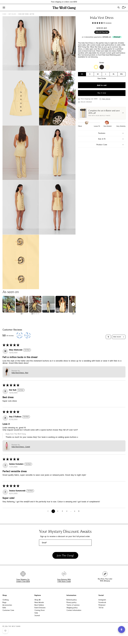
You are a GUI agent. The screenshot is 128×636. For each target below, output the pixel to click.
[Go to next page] (80, 511)
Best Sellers (12, 14)
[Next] (73, 304)
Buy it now (102, 93)
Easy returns (106, 99)
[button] (119, 7)
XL (113, 74)
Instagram (102, 600)
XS (82, 74)
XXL (121, 74)
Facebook (102, 602)
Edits (4, 608)
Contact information (73, 610)
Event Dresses (40, 608)
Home (4, 14)
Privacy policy (71, 602)
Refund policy (71, 600)
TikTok (100, 608)
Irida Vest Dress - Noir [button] (20, 373)
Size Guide (102, 79)
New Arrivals (39, 602)
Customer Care (8, 610)
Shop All (37, 600)
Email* (44, 543)
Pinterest (101, 605)
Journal (37, 616)
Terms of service (73, 605)
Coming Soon (39, 610)
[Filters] (108, 337)
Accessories (7, 605)
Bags (4, 602)
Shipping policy (72, 608)
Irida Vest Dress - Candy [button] (21, 447)
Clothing (5, 600)
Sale (36, 613)
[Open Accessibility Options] (121, 629)
